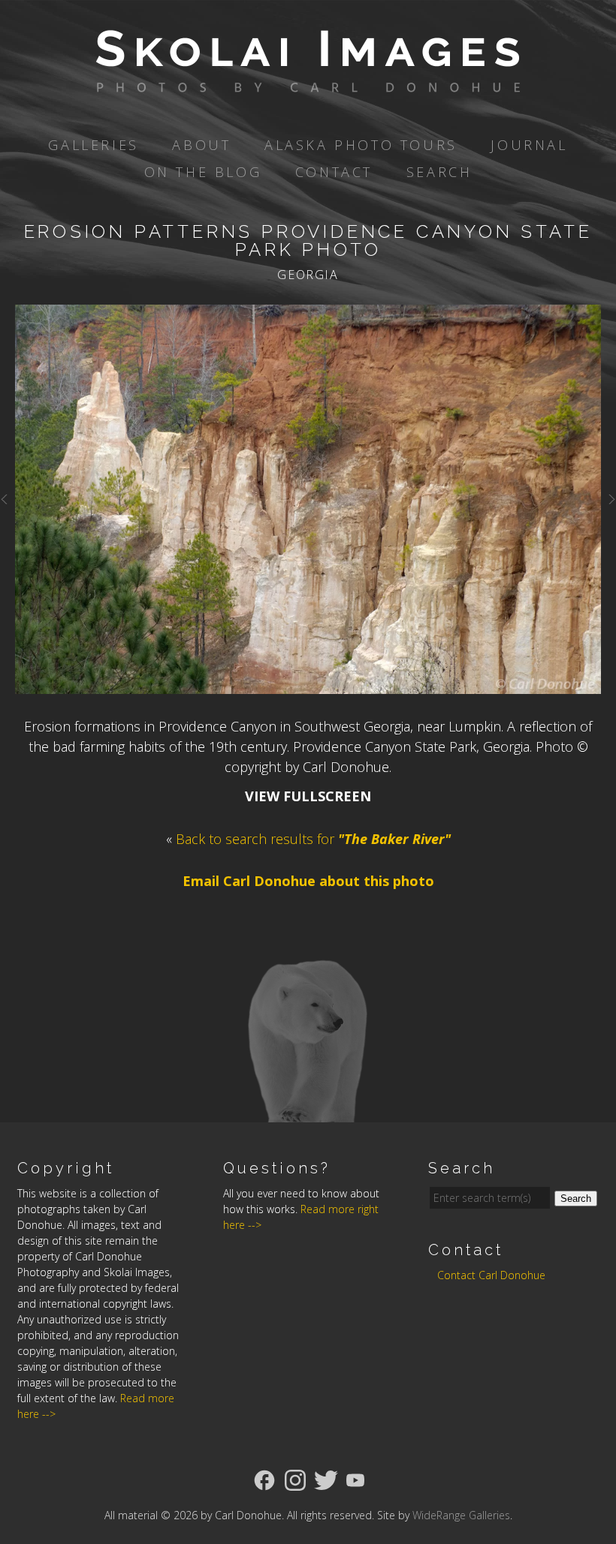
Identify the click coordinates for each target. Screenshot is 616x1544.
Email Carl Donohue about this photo (308, 881)
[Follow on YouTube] (355, 1479)
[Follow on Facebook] (264, 1479)
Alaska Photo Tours (360, 145)
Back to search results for (313, 839)
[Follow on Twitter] (326, 1479)
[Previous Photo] (7, 507)
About (201, 145)
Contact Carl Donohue (491, 1275)
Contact (334, 172)
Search (439, 172)
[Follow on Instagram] (295, 1479)
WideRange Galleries (461, 1515)
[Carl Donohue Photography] (308, 82)
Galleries (93, 145)
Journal (529, 145)
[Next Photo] (608, 507)
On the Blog (203, 172)
